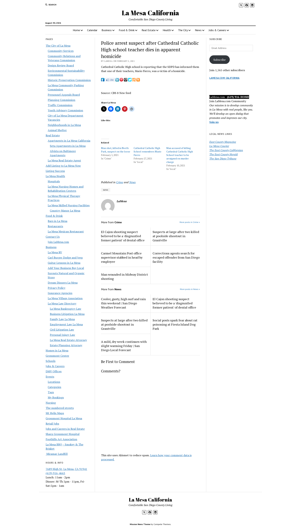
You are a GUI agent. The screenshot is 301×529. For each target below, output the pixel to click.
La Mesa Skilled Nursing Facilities (69, 205)
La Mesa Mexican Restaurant (66, 231)
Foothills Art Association (61, 439)
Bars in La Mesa (57, 221)
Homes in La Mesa (57, 350)
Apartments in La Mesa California (69, 141)
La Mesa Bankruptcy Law (65, 309)
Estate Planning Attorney (66, 345)
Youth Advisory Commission (65, 110)
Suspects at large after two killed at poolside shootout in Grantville (176, 236)
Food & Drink (126, 30)
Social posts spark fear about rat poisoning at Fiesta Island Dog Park (175, 324)
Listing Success (55, 171)
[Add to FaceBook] (103, 80)
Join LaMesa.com (58, 242)
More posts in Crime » (190, 222)
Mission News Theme (140, 524)
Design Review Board (61, 65)
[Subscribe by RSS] (138, 80)
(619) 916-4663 (55, 473)
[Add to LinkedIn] (117, 80)
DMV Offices (53, 371)
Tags (51, 392)
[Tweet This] (130, 80)
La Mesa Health (55, 176)
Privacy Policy (56, 288)
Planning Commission (61, 100)
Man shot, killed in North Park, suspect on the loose (115, 149)
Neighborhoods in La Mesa (64, 125)
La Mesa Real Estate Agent (64, 160)
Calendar (92, 30)
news (105, 189)
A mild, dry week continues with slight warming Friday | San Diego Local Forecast (124, 345)
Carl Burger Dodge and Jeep (65, 257)
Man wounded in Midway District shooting (124, 276)
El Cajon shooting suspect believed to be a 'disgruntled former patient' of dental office (123, 236)
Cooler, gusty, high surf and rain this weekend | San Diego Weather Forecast (123, 303)
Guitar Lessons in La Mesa (64, 263)
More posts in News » (190, 289)
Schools (50, 361)
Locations (54, 382)
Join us (214, 122)
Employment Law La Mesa (66, 324)
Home (76, 30)
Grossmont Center (57, 356)
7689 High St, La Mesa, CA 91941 (66, 469)
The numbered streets (60, 408)
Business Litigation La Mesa (67, 314)
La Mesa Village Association (65, 298)
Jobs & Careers (217, 30)
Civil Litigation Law (62, 329)
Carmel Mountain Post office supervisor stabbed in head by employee (121, 257)
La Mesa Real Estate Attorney (68, 340)
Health (167, 30)
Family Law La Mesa (62, 319)
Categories (54, 387)
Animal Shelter (57, 130)
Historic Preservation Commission (69, 80)
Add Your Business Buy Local (66, 268)
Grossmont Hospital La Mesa (64, 418)
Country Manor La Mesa (65, 210)
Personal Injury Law (62, 335)
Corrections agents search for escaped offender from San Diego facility (176, 257)
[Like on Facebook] (110, 80)
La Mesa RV (55, 252)
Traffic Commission (60, 105)
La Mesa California (150, 12)
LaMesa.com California (224, 78)
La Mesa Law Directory (62, 303)
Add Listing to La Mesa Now (63, 166)
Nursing (51, 403)
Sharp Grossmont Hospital (62, 434)
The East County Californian (226, 150)
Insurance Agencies (60, 293)
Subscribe (219, 60)
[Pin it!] (121, 80)
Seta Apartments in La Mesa (68, 146)
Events (50, 376)
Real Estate (149, 30)
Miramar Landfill (57, 454)
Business (107, 30)
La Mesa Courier (219, 146)
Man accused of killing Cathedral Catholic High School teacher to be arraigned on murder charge (179, 155)
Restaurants (55, 226)
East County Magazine (222, 142)
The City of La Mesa (58, 46)
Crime (119, 182)
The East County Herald (223, 154)
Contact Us (53, 237)
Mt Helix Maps (55, 413)
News (198, 30)
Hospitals (54, 181)
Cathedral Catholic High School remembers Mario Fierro (147, 151)
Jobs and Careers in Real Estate (65, 429)
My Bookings (56, 397)
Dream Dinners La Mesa (63, 283)
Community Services (61, 51)
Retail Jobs (52, 423)
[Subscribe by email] (134, 80)
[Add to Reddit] (125, 80)
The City (183, 30)
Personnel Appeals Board (64, 95)
